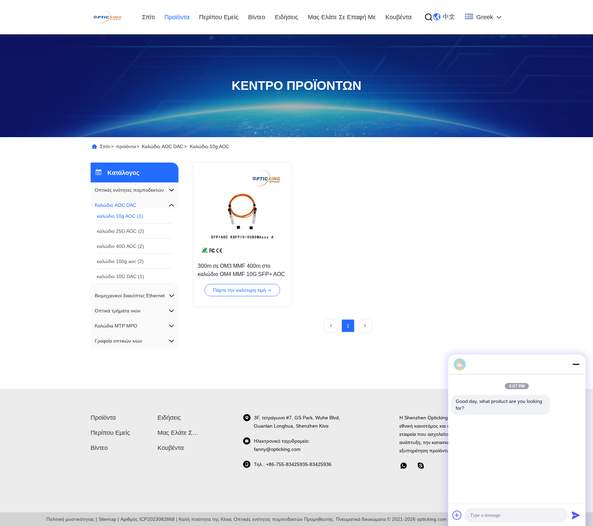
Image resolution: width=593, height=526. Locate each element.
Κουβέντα (398, 17)
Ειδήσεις (286, 17)
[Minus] (576, 364)
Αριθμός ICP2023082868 (147, 519)
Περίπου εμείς (219, 17)
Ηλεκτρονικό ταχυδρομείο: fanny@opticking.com (282, 445)
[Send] (575, 515)
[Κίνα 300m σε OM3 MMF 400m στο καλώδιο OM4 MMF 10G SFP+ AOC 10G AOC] (242, 211)
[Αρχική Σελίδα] (108, 17)
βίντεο (256, 17)
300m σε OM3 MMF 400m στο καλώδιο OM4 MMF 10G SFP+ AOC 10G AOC (241, 274)
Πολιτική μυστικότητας (70, 519)
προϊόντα (176, 17)
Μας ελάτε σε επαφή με (342, 17)
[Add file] (457, 515)
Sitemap (107, 519)
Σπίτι (148, 17)
